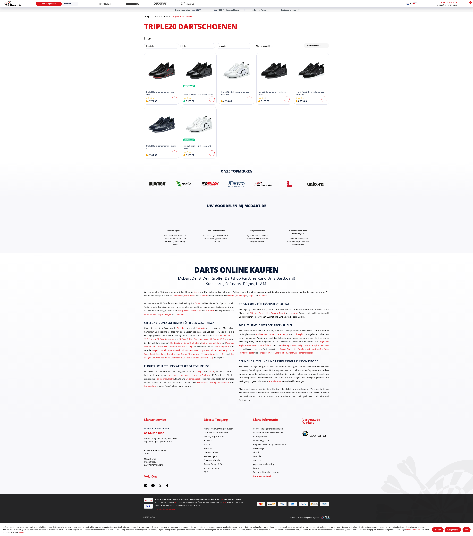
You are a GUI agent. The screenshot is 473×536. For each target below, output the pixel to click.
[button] (451, 3)
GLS (175, 502)
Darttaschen (150, 386)
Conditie (257, 456)
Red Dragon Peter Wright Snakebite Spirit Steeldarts (304, 345)
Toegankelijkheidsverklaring (266, 472)
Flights (201, 371)
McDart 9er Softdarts (211, 343)
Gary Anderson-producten (216, 432)
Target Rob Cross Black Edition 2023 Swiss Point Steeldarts (286, 352)
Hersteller (150, 46)
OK (466, 529)
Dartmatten (202, 382)
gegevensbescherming (263, 464)
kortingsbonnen (211, 468)
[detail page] (174, 99)
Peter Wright (283, 334)
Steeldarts (181, 328)
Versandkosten (171, 509)
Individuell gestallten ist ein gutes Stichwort (189, 375)
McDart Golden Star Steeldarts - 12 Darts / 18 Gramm (204, 339)
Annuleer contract (262, 476)
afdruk (256, 452)
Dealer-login (258, 448)
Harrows (263, 295)
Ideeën (438, 529)
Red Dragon (241, 295)
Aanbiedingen (210, 456)
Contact (256, 468)
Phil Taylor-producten (214, 436)
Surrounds (162, 379)
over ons (257, 460)
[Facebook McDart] (167, 486)
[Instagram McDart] (146, 486)
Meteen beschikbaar (264, 46)
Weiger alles (452, 529)
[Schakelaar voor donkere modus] (415, 3)
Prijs (184, 46)
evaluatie (222, 46)
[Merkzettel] (421, 3)
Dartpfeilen (178, 295)
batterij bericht (260, 436)
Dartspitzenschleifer (219, 382)
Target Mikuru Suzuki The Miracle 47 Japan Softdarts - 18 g (196, 354)
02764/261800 (154, 433)
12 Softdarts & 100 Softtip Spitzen (184, 343)
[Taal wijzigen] (408, 3)
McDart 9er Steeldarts (223, 335)
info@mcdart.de (158, 450)
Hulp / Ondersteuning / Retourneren (270, 444)
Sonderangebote (221, 346)
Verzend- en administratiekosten (268, 432)
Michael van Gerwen (265, 334)
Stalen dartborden (212, 460)
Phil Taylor (299, 334)
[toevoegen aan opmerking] (147, 56)
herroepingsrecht (261, 440)
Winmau (231, 295)
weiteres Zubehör (194, 379)
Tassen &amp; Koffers (214, 464)
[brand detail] (157, 184)
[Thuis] (12, 3)
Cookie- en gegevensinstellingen (268, 428)
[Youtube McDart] (153, 486)
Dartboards (189, 295)
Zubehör (204, 295)
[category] (105, 4)
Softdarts (200, 328)
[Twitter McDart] (160, 486)
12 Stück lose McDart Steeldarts (159, 339)
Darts (196, 292)
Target (251, 295)
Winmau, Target (257, 313)
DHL (221, 499)
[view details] (161, 78)
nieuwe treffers (211, 452)
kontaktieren (275, 381)
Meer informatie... (413, 529)
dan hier (22, 532)
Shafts (211, 371)
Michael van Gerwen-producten (218, 428)
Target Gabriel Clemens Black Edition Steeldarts (175, 350)
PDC (206, 472)
